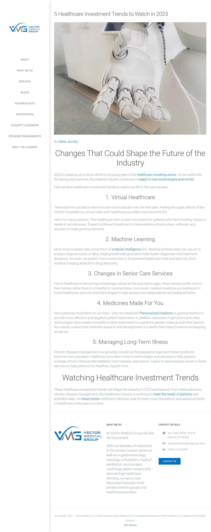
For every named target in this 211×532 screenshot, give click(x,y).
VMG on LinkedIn (178, 449)
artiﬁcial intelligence (126, 249)
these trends (90, 399)
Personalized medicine (156, 313)
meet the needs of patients (172, 394)
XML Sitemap (130, 525)
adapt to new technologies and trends (166, 179)
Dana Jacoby (68, 141)
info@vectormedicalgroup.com (186, 443)
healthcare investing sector (156, 175)
